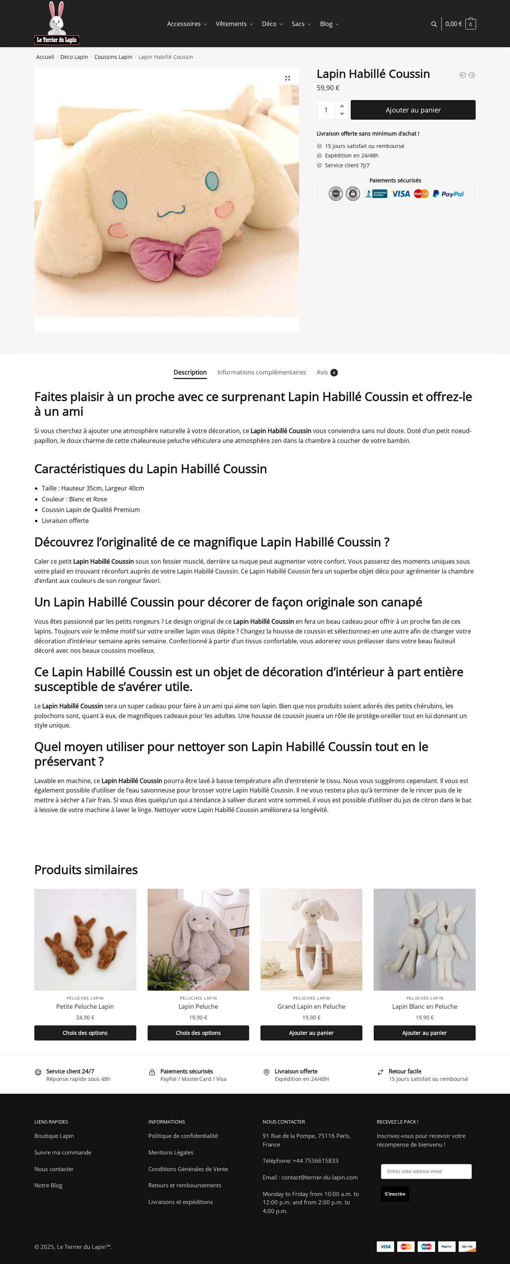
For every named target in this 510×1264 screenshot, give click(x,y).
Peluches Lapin (85, 998)
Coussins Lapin (113, 56)
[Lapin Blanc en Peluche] (425, 940)
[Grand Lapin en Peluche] (311, 940)
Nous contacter (54, 1169)
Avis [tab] (322, 372)
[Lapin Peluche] (199, 940)
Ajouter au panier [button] (311, 1032)
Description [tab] (190, 372)
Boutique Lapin (54, 1135)
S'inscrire (395, 1194)
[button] (288, 78)
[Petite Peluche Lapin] (85, 940)
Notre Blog (48, 1185)
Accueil (45, 56)
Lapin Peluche (198, 1006)
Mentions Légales (170, 1152)
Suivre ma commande (62, 1152)
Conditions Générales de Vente (188, 1169)
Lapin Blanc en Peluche (425, 1006)
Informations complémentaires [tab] (261, 372)
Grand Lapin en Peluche (311, 1006)
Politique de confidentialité (183, 1135)
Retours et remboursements (184, 1185)
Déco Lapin (74, 56)
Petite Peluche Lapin (85, 1006)
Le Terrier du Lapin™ (83, 1246)
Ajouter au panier (413, 109)
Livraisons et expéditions (180, 1201)
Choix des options (85, 1032)
